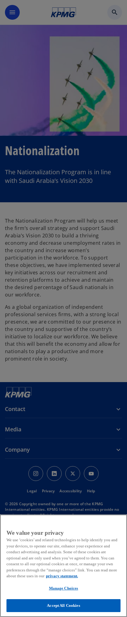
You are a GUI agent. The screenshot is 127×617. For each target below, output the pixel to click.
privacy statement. (62, 576)
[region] (63, 565)
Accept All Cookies (63, 605)
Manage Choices (63, 588)
